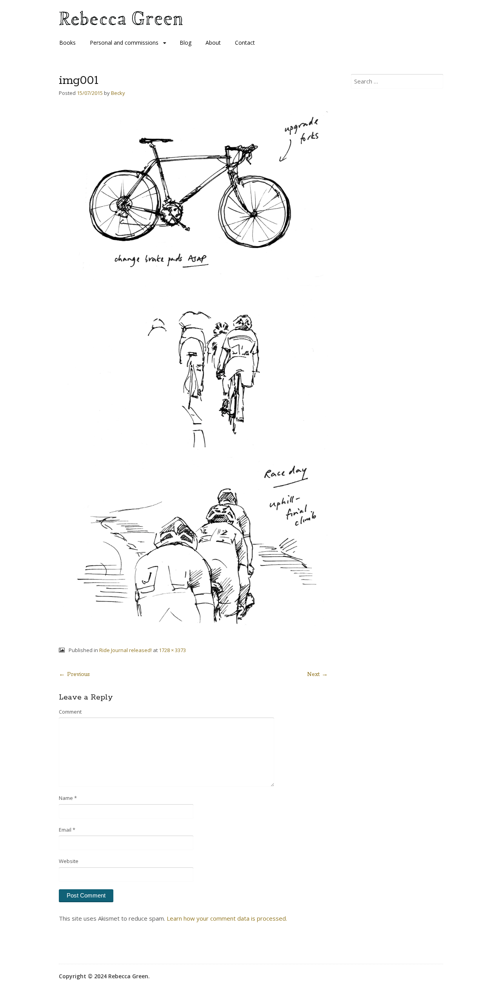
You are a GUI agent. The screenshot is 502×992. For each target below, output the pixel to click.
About (213, 42)
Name (68, 797)
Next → (317, 674)
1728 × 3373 (172, 650)
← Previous (74, 674)
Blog (185, 42)
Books (67, 42)
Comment (70, 711)
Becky (118, 92)
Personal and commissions (124, 42)
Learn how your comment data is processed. (227, 918)
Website (68, 861)
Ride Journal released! (125, 650)
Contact (245, 42)
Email (67, 829)
